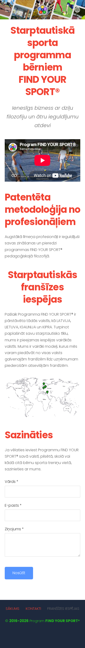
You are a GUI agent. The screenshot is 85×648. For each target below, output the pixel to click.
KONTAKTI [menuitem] (33, 608)
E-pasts (13, 505)
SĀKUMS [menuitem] (12, 608)
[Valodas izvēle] (77, 9)
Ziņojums (14, 529)
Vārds (11, 481)
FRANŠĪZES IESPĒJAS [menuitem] (63, 608)
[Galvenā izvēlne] (7, 9)
